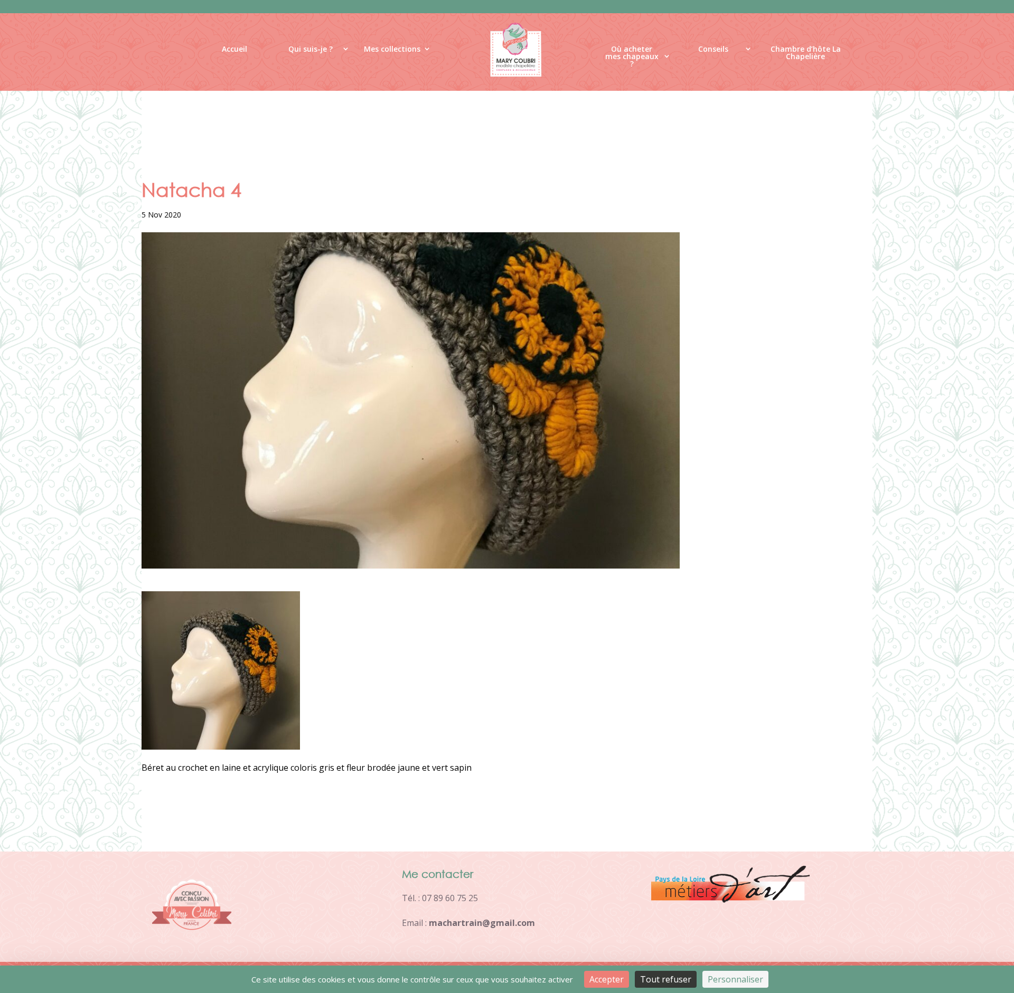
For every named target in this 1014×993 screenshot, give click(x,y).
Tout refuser (665, 979)
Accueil (234, 49)
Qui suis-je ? (310, 49)
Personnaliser (735, 979)
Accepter (606, 979)
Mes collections (392, 49)
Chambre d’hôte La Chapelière (806, 53)
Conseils (713, 49)
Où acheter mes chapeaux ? (632, 59)
